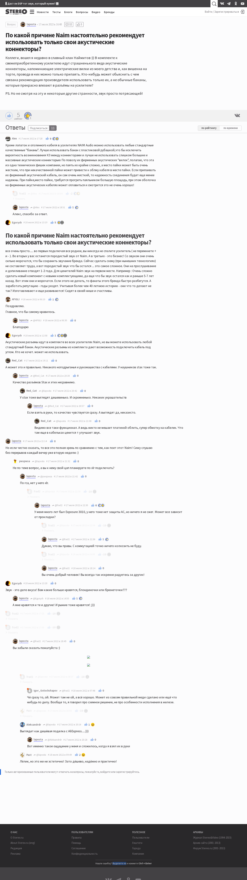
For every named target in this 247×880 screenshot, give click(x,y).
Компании (138, 853)
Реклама (15, 853)
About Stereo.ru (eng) (22, 843)
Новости (43, 12)
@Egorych (38, 598)
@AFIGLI (37, 320)
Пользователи (140, 837)
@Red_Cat (38, 376)
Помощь (76, 843)
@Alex (36, 207)
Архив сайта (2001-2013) (206, 843)
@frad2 (58, 505)
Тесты (56, 12)
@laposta (46, 391)
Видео (96, 12)
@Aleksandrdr (54, 740)
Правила (76, 837)
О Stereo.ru (17, 837)
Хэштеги (137, 843)
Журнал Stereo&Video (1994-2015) (212, 837)
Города (136, 848)
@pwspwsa (46, 476)
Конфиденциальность (84, 853)
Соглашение (78, 848)
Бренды (109, 12)
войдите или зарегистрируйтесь (119, 772)
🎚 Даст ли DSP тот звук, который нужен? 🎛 (32, 3)
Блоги (68, 12)
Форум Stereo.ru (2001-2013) (209, 848)
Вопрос (11, 24)
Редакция (16, 848)
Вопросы (82, 12)
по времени (230, 128)
